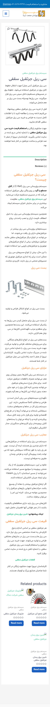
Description (40, 159)
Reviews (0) (40, 166)
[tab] (24, 160)
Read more (39, 623)
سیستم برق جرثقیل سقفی (34, 73)
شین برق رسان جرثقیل (17, 514)
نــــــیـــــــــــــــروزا (30, 12)
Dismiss (7, 4)
